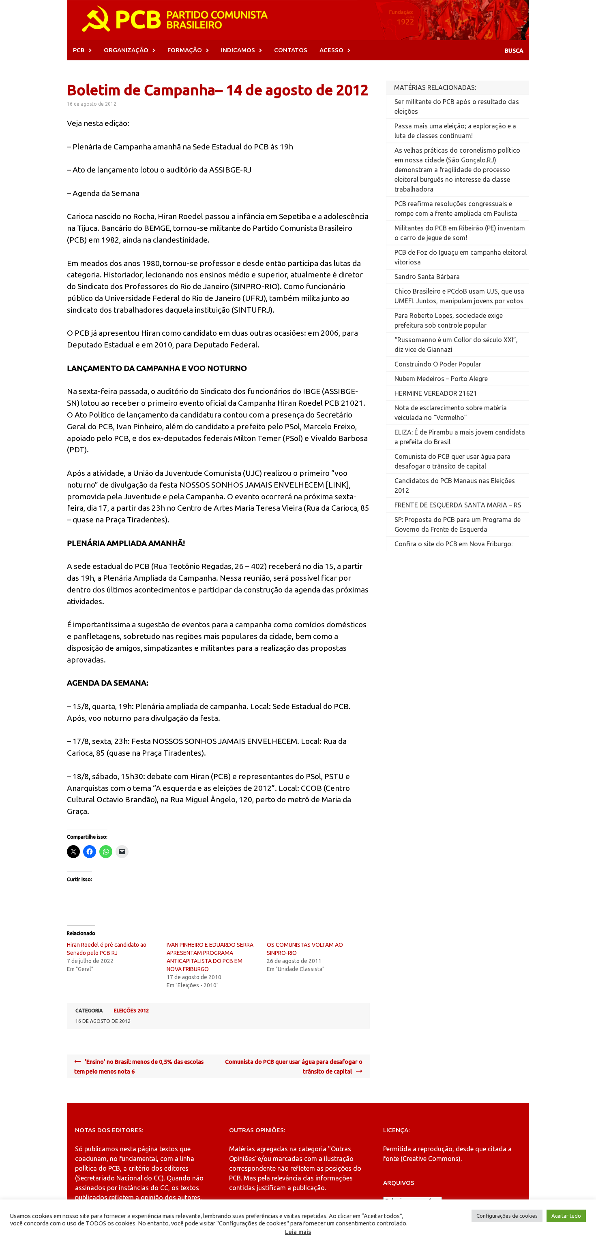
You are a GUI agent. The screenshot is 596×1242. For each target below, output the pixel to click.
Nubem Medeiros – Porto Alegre (441, 378)
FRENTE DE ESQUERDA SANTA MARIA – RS (457, 505)
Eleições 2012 (131, 1010)
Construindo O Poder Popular (437, 364)
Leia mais (298, 1231)
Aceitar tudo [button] (566, 1216)
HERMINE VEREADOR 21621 (435, 393)
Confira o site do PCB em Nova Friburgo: (453, 544)
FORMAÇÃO (184, 50)
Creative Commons (431, 1158)
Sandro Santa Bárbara (427, 276)
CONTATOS (290, 50)
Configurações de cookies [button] (507, 1216)
